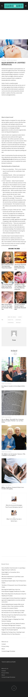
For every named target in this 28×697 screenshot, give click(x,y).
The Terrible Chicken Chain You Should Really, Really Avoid (7, 286)
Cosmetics (4, 60)
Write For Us (5, 641)
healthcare (18, 319)
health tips (10, 319)
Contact (4, 644)
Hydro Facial (5, 120)
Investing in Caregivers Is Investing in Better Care (13, 386)
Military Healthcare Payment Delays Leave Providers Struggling (13, 488)
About (3, 648)
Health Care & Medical (12, 60)
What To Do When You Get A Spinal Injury (14, 519)
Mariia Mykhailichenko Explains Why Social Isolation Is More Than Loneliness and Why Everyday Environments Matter (13, 606)
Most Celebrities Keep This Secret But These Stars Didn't (7, 266)
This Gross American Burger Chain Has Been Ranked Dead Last (20, 267)
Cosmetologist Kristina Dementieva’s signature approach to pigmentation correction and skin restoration (14, 600)
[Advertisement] (14, 25)
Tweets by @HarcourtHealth (9, 661)
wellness (19, 322)
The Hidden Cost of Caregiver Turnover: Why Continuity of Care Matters (13, 454)
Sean (14, 340)
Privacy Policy (5, 646)
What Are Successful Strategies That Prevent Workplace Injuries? (14, 505)
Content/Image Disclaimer (8, 651)
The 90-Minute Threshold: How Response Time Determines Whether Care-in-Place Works (13, 421)
